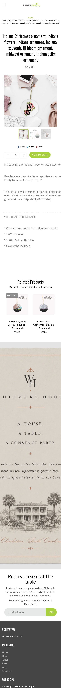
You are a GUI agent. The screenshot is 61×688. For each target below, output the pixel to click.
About (5, 660)
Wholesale (7, 671)
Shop (4, 656)
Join (51, 612)
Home (30, 18)
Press (4, 663)
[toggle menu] (3, 5)
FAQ (4, 667)
